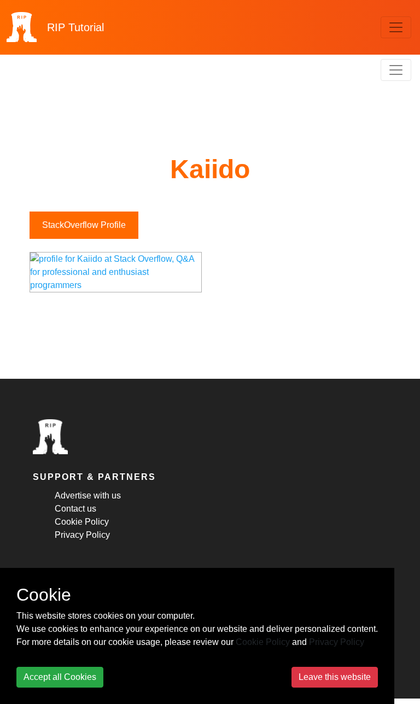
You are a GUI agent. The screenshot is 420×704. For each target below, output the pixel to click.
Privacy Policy (82, 534)
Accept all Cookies (60, 677)
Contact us (75, 508)
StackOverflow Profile (84, 225)
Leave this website (335, 677)
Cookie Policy (82, 521)
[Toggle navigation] (396, 27)
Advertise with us (88, 495)
